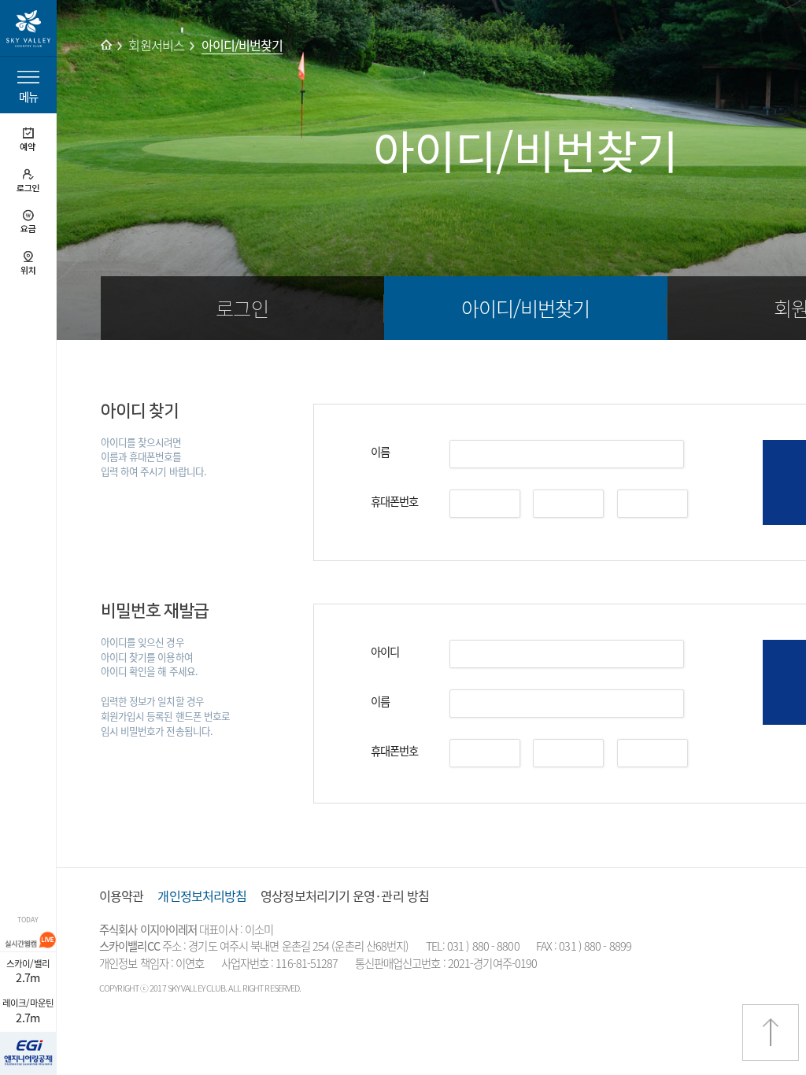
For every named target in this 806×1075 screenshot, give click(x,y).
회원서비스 (156, 44)
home (106, 44)
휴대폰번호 (395, 501)
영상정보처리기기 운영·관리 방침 (345, 895)
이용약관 (121, 895)
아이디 (385, 651)
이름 (380, 451)
